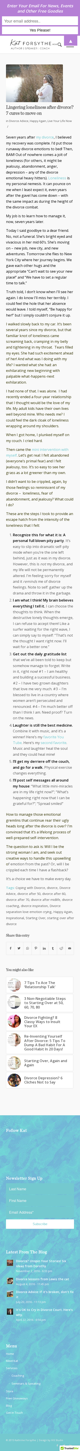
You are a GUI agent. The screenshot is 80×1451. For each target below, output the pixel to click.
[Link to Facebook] (57, 1445)
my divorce (45, 137)
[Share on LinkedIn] (44, 948)
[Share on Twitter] (19, 948)
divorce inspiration (34, 906)
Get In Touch (14, 1413)
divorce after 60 (53, 894)
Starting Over (35, 918)
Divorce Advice (18, 121)
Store (9, 1391)
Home (10, 1354)
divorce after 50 (28, 894)
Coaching (18, 1376)
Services (12, 1368)
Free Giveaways (17, 1398)
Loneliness (57, 178)
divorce (52, 888)
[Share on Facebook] (10, 948)
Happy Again (38, 121)
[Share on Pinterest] (36, 948)
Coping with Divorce (30, 888)
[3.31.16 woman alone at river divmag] (34, 83)
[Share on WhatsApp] (27, 948)
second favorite (53, 742)
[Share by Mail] (70, 948)
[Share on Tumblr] (53, 948)
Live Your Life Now (60, 121)
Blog (9, 1406)
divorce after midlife (45, 900)
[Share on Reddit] (61, 948)
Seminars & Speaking (26, 1383)
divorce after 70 (17, 900)
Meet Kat (12, 1361)
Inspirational (15, 918)
